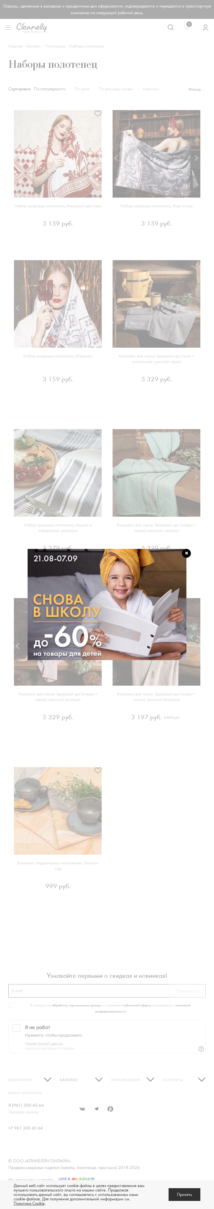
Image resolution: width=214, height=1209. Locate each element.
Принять (184, 1194)
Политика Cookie (29, 1203)
